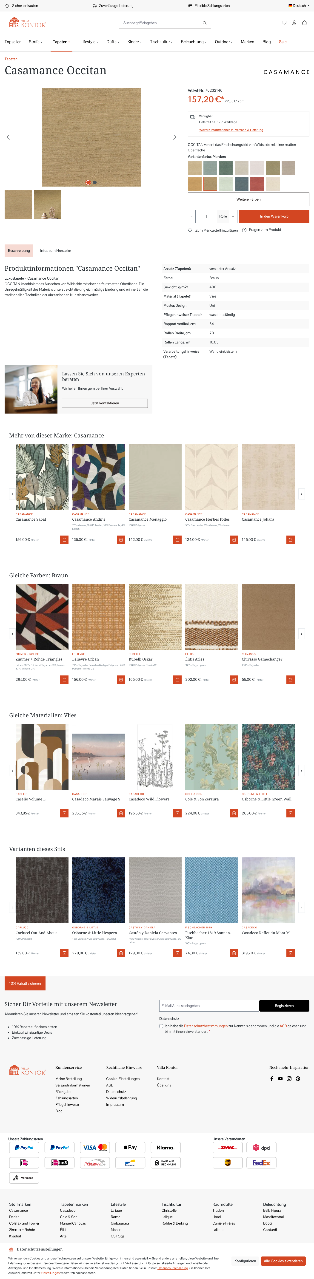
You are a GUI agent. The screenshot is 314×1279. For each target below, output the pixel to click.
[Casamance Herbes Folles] (211, 477)
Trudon (218, 1210)
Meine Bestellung (68, 1078)
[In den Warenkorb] (64, 540)
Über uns (164, 1085)
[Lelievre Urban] (98, 617)
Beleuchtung (274, 1204)
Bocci (267, 1223)
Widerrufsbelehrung (121, 1098)
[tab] (19, 250)
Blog (59, 1111)
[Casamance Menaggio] (155, 477)
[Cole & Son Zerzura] (211, 757)
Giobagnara (120, 1223)
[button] (261, 230)
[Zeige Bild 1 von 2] (88, 182)
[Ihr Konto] (294, 23)
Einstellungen (50, 1273)
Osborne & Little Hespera (94, 932)
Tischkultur (171, 1204)
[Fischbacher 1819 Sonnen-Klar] (211, 890)
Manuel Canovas (73, 1223)
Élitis (63, 1229)
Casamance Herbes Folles (207, 519)
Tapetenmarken (74, 1204)
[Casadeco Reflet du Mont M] (268, 890)
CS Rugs (117, 1236)
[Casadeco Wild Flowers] (155, 757)
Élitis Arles (194, 659)
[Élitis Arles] (211, 617)
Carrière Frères (223, 1223)
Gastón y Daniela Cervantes (153, 932)
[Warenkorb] (304, 22)
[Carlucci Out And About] (42, 890)
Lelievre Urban (85, 659)
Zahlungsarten (66, 1098)
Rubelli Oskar (141, 659)
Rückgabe (63, 1091)
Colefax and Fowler (24, 1223)
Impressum (115, 1104)
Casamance (18, 1210)
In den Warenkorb (274, 216)
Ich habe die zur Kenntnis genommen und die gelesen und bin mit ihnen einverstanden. (235, 1029)
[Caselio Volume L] (42, 757)
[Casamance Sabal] (42, 477)
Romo (115, 1216)
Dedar (14, 1216)
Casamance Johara (258, 519)
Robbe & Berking (175, 1223)
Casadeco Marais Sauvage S (96, 799)
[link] (271, 1078)
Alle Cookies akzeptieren (283, 1261)
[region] (91, 153)
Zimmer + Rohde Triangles (39, 659)
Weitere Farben (249, 199)
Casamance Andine (89, 519)
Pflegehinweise (67, 1104)
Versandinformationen (72, 1085)
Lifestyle (118, 1204)
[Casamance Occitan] (91, 137)
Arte (63, 1236)
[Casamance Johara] (268, 477)
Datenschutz (116, 1091)
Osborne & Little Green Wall (266, 799)
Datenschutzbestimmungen (206, 1026)
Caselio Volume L (31, 799)
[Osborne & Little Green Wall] (268, 757)
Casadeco (68, 1210)
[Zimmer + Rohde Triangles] (42, 617)
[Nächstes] (174, 137)
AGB (283, 1026)
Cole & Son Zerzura (202, 799)
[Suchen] (205, 22)
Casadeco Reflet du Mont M (266, 932)
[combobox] (159, 22)
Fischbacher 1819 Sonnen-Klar (208, 935)
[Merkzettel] (284, 23)
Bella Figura (272, 1210)
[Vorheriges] (8, 137)
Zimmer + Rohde (22, 1229)
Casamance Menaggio (148, 519)
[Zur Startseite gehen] (28, 22)
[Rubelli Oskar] (155, 617)
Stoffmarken (20, 1204)
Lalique (116, 1210)
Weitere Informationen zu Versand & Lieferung (231, 130)
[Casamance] (286, 72)
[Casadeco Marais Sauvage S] (98, 757)
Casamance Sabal (31, 519)
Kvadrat (15, 1236)
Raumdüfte (222, 1204)
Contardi (270, 1229)
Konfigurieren (245, 1261)
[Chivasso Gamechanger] (268, 617)
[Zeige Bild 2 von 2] (95, 182)
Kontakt (163, 1078)
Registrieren (284, 1005)
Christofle (169, 1210)
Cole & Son (68, 1216)
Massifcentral (273, 1216)
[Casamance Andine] (98, 477)
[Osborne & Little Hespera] (98, 890)
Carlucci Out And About (36, 932)
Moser (115, 1229)
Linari (216, 1216)
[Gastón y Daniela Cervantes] (155, 890)
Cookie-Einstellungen (123, 1078)
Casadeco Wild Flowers (149, 799)
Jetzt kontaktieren (105, 403)
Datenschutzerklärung (172, 1268)
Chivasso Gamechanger (262, 659)
